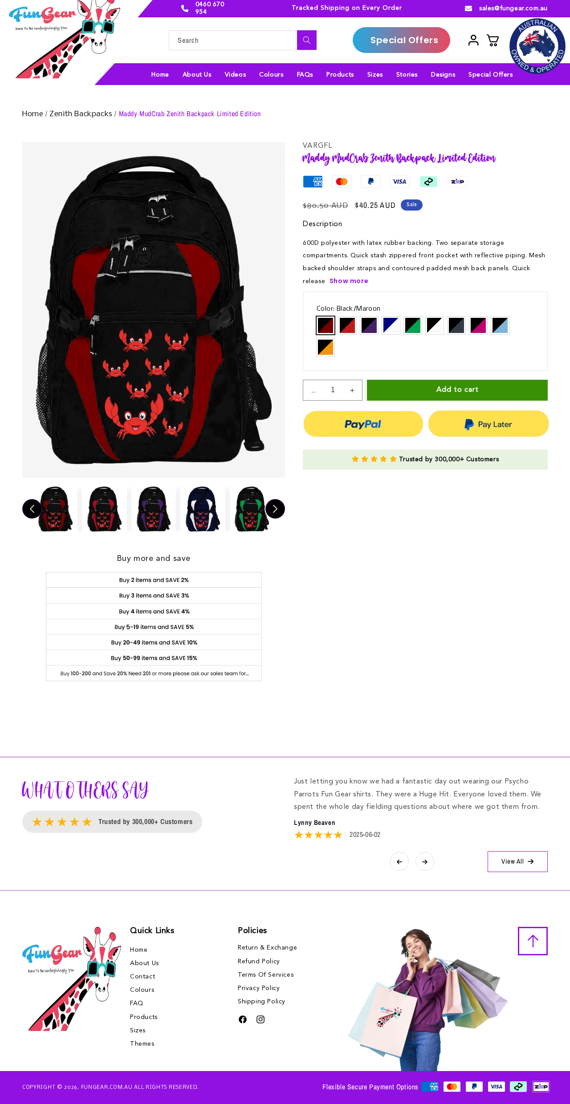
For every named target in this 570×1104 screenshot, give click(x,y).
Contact (142, 977)
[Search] (307, 40)
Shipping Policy (261, 1001)
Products (144, 1017)
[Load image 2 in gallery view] (104, 509)
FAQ (136, 1003)
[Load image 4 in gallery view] (202, 509)
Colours (142, 990)
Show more (349, 280)
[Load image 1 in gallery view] (55, 509)
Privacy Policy (259, 988)
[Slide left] (32, 509)
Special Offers (404, 40)
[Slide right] (275, 509)
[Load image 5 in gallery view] (252, 509)
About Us (144, 963)
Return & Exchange (267, 948)
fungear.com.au (107, 1088)
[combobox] (243, 40)
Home (33, 114)
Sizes (138, 1030)
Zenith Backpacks (81, 114)
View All (512, 861)
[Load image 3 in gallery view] (153, 509)
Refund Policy (259, 961)
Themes (142, 1044)
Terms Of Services (265, 975)
